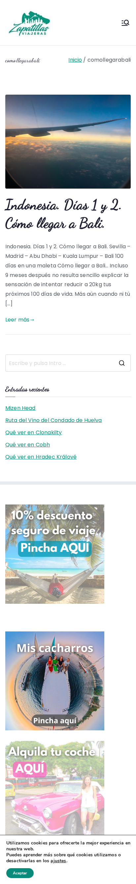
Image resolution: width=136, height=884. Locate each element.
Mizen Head (20, 408)
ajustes (58, 861)
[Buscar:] (68, 363)
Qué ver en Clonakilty (33, 432)
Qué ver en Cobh (27, 444)
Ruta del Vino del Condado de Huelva (53, 420)
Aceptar (20, 873)
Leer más (17, 319)
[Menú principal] (125, 22)
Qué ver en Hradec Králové (41, 457)
